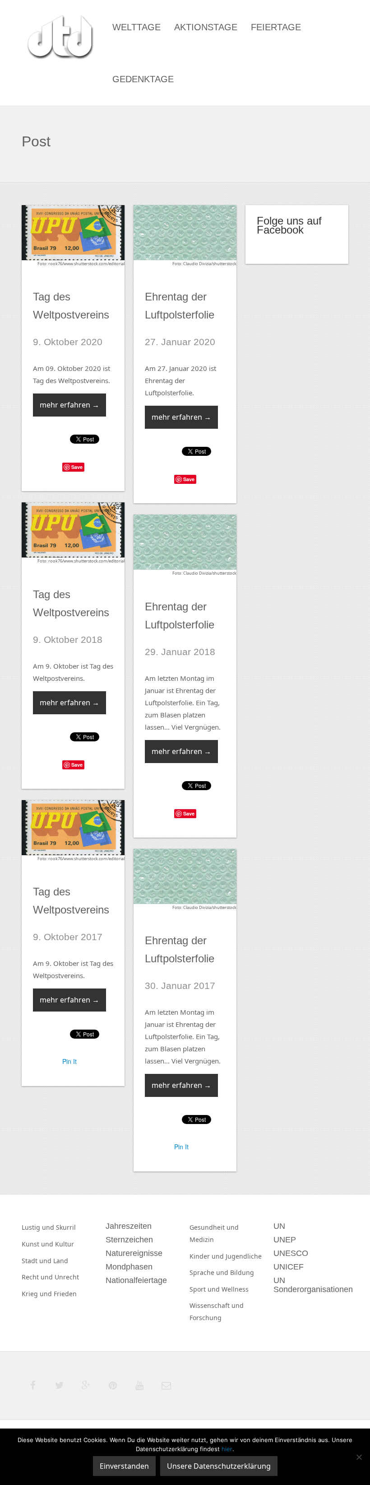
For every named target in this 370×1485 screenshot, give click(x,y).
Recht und (38, 1277)
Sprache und (210, 1272)
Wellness (235, 1289)
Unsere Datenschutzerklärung (219, 1466)
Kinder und (208, 1256)
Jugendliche (244, 1256)
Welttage (136, 27)
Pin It (69, 1061)
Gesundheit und (214, 1227)
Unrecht (67, 1277)
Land (60, 1260)
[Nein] (358, 1457)
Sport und (206, 1289)
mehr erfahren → (69, 405)
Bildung (242, 1272)
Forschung (206, 1317)
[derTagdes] (59, 38)
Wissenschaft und (217, 1305)
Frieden (65, 1293)
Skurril (66, 1227)
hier (227, 1448)
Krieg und (38, 1293)
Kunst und (38, 1244)
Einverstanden (124, 1466)
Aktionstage (205, 27)
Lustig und (39, 1227)
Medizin (202, 1239)
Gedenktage (143, 79)
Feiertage (276, 27)
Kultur (64, 1244)
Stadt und (37, 1260)
